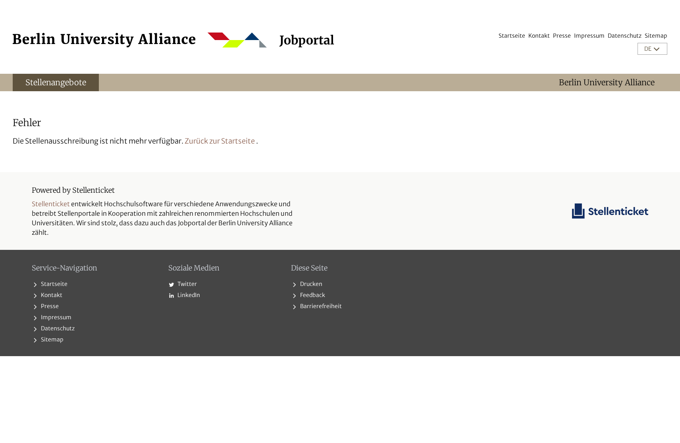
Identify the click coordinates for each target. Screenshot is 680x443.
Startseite (512, 35)
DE (648, 48)
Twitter (186, 284)
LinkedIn (188, 295)
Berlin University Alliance (607, 82)
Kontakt (539, 35)
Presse (562, 35)
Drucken (310, 284)
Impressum (589, 35)
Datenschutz (624, 35)
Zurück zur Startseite (220, 141)
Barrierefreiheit (320, 306)
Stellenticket (51, 204)
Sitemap (656, 35)
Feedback (312, 295)
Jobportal (306, 40)
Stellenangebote (55, 82)
